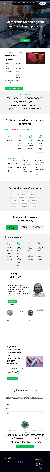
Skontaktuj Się (42, 3)
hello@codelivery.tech (40, 461)
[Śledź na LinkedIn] (20, 462)
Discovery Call (25, 40)
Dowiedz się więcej (13, 378)
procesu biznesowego (21, 397)
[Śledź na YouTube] (22, 462)
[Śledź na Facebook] (18, 462)
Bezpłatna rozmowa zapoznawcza (14, 88)
